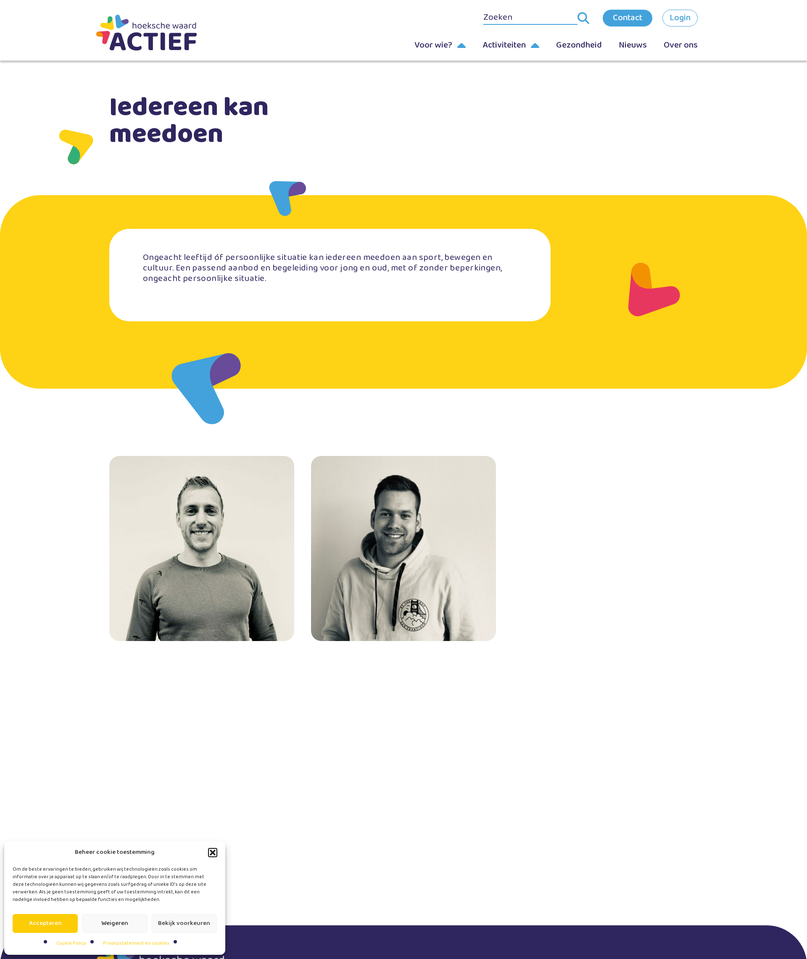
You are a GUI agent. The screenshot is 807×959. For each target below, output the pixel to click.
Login (680, 18)
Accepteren (45, 923)
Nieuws (633, 45)
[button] (212, 852)
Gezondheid (579, 45)
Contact (627, 18)
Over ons (681, 45)
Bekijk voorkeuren (184, 923)
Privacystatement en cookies (136, 943)
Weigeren (114, 923)
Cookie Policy (71, 943)
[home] (159, 32)
